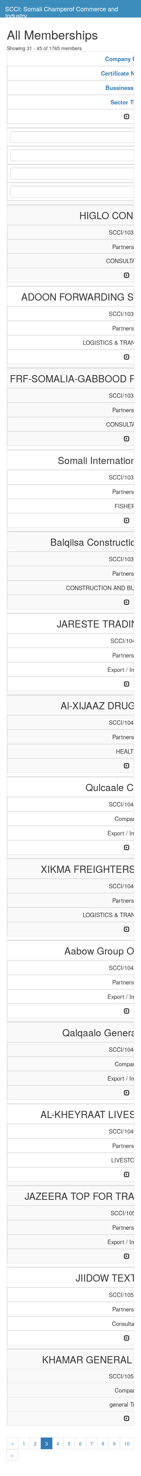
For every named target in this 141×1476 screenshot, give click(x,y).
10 (127, 1443)
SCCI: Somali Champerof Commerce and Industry (61, 10)
